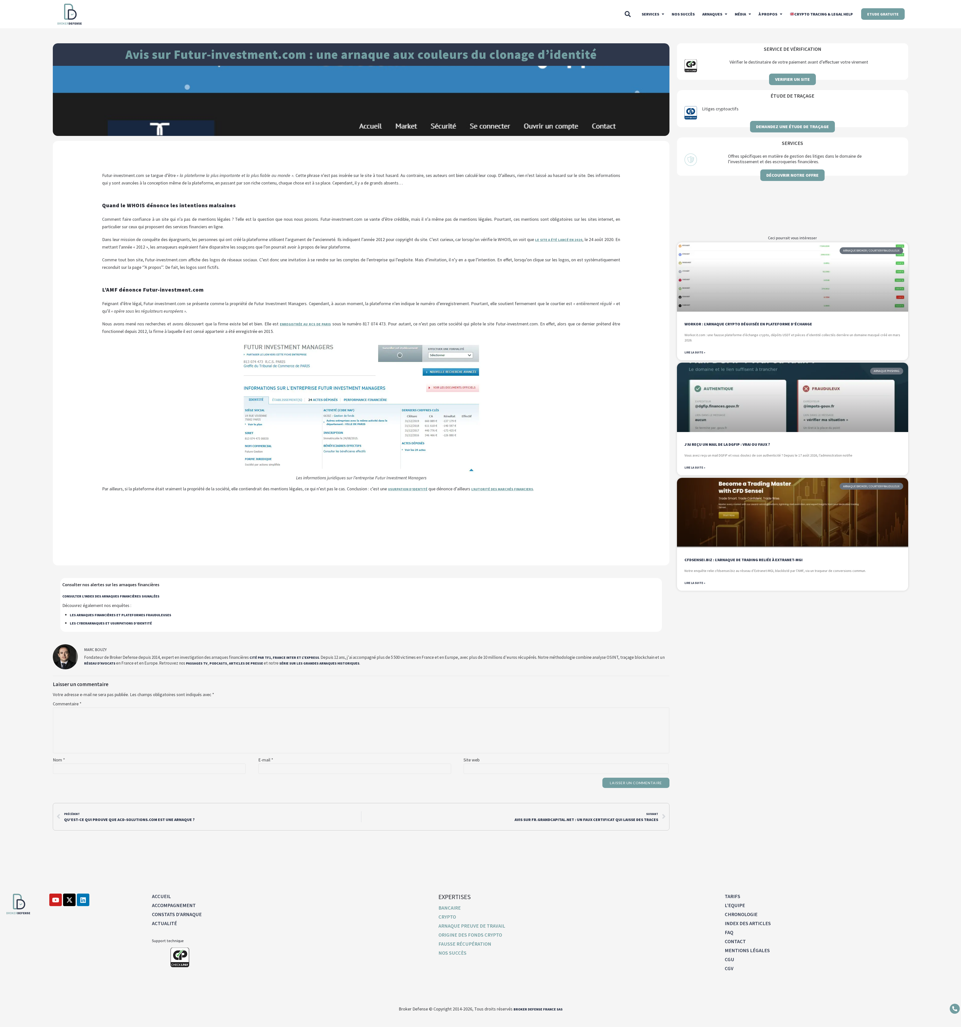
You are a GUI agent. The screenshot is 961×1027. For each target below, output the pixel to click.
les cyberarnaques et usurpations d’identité (111, 623)
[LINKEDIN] (83, 900)
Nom (59, 760)
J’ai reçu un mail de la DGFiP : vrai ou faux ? (727, 444)
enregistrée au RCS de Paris (305, 324)
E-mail (265, 760)
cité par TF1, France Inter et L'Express (284, 657)
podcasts (218, 663)
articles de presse (246, 663)
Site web (471, 760)
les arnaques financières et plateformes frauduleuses (120, 615)
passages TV (196, 663)
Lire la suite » (694, 352)
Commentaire (67, 704)
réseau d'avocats (99, 663)
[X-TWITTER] (69, 900)
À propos (768, 14)
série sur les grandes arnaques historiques (319, 663)
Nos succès (683, 14)
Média (740, 14)
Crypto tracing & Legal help (823, 14)
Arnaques (712, 14)
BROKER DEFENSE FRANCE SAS (538, 1009)
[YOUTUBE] (55, 900)
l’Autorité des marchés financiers (502, 489)
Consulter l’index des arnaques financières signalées (110, 596)
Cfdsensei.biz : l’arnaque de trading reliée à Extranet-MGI (743, 559)
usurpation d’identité (407, 489)
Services (650, 14)
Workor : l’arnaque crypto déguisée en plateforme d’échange (748, 323)
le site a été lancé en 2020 (558, 240)
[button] (628, 14)
